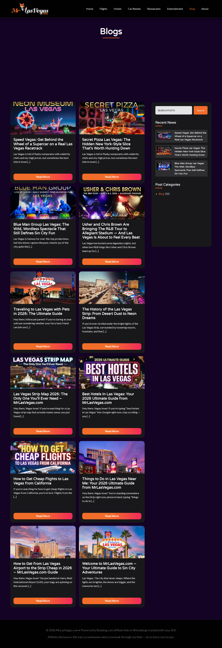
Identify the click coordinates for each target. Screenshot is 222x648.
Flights (103, 8)
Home (89, 8)
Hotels (117, 8)
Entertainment (175, 8)
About (205, 8)
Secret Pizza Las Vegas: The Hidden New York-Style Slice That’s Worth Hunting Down (190, 151)
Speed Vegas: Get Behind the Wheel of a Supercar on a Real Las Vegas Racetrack (190, 136)
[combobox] (173, 110)
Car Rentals (134, 8)
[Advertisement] (111, 70)
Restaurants (154, 8)
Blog (192, 8)
